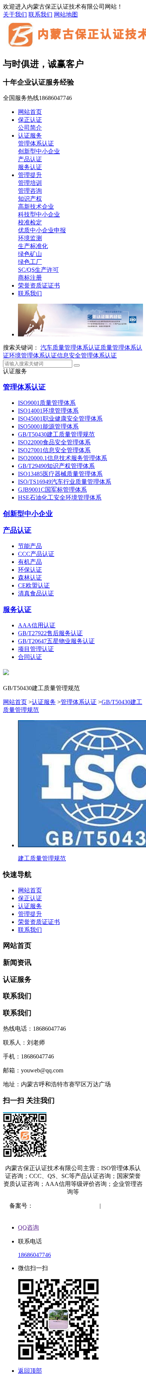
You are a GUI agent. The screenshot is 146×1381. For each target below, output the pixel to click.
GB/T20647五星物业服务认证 (56, 641)
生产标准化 (33, 246)
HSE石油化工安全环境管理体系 (59, 497)
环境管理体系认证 (33, 355)
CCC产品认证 (36, 554)
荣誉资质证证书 (39, 285)
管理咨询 (30, 191)
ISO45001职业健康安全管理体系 (60, 418)
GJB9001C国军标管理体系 (52, 489)
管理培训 (30, 183)
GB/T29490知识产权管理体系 (56, 466)
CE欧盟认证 (34, 585)
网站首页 (30, 112)
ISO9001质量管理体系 (47, 403)
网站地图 (66, 14)
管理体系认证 (36, 143)
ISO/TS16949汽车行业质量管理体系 (64, 482)
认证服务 (30, 135)
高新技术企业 (36, 206)
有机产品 (30, 562)
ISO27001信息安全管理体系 (54, 450)
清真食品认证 (36, 593)
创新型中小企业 (39, 151)
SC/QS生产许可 (38, 270)
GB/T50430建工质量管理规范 (56, 434)
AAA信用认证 (36, 625)
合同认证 (30, 657)
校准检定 (30, 222)
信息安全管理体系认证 (87, 355)
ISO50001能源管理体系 (48, 426)
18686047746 (34, 1255)
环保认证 (30, 569)
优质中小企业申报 (42, 230)
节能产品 (30, 546)
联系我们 (40, 14)
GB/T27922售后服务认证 (50, 633)
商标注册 (30, 277)
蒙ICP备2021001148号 (62, 1205)
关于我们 (15, 14)
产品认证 (30, 159)
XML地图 (73, 1213)
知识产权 (30, 198)
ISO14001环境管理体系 (48, 410)
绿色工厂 (30, 262)
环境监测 (30, 238)
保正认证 (30, 120)
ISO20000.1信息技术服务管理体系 (62, 458)
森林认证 (30, 577)
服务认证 (30, 167)
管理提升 (30, 175)
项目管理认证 (36, 649)
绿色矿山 (30, 254)
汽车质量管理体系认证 (70, 347)
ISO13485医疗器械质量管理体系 (60, 474)
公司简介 (30, 127)
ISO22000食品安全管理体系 (54, 442)
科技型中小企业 (39, 214)
